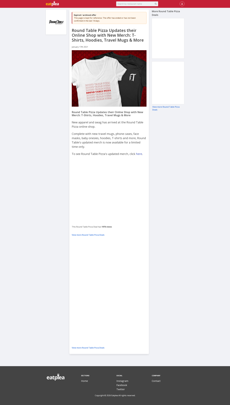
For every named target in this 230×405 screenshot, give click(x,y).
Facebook (121, 385)
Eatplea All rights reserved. (123, 395)
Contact (156, 381)
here (139, 154)
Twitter (120, 389)
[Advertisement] (56, 73)
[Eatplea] (46, 4)
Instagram (122, 381)
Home (84, 381)
